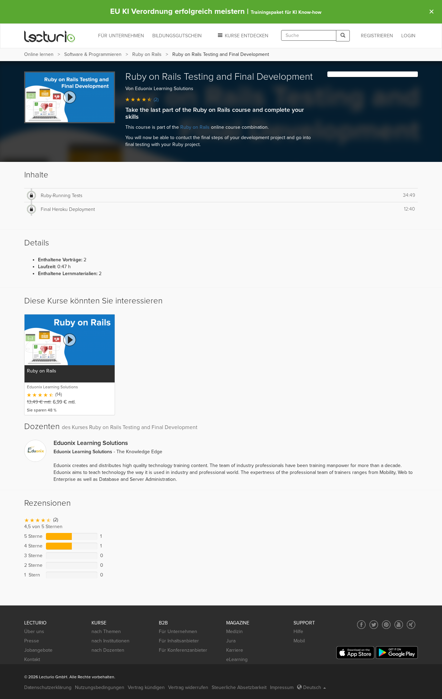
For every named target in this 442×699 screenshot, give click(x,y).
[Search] (343, 35)
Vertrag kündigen (146, 687)
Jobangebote (38, 650)
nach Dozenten (108, 650)
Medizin (234, 631)
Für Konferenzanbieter (183, 650)
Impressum (282, 687)
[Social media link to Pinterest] (386, 624)
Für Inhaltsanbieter (179, 641)
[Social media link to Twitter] (373, 624)
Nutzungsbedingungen (99, 687)
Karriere (234, 650)
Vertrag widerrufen (188, 687)
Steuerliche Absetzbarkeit (239, 687)
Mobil (299, 641)
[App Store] (355, 652)
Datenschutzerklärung (47, 687)
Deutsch (312, 687)
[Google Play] (397, 652)
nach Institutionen (110, 641)
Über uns (34, 631)
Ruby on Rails (147, 54)
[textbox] (308, 35)
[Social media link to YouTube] (398, 624)
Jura (231, 641)
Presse (31, 641)
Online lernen (39, 54)
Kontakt (32, 659)
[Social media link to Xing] (411, 624)
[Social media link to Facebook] (361, 624)
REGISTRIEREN (377, 36)
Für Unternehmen (178, 631)
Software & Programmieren (93, 54)
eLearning (237, 659)
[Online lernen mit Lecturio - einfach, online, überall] (49, 36)
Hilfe (298, 631)
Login (408, 36)
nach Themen (106, 631)
